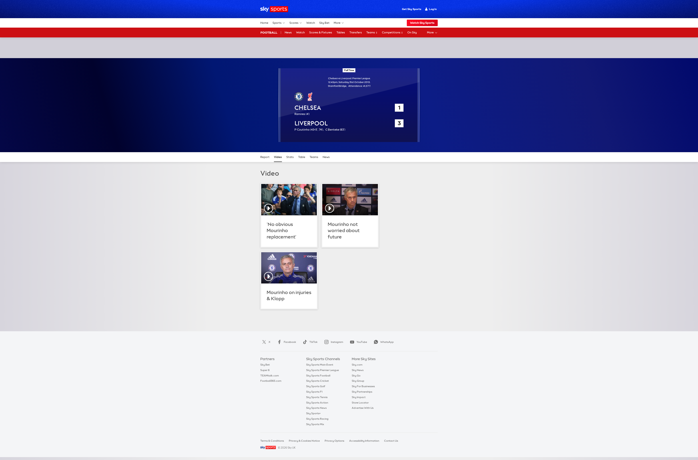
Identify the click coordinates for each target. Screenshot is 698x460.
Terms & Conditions (272, 440)
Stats (290, 157)
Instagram (337, 342)
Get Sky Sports (411, 9)
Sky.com (357, 364)
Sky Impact (359, 397)
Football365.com (270, 381)
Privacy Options (334, 440)
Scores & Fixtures (320, 32)
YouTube (361, 342)
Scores (293, 22)
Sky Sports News (316, 408)
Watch (310, 22)
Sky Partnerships (362, 391)
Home (264, 22)
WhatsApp (387, 342)
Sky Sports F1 (314, 391)
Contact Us (391, 440)
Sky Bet (324, 22)
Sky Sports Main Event (319, 364)
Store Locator (360, 402)
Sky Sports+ (313, 413)
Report (265, 157)
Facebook (290, 342)
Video (278, 157)
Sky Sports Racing (317, 419)
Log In (433, 9)
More (337, 22)
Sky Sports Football (318, 375)
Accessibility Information (364, 440)
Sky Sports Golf (315, 386)
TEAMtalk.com (269, 375)
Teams (371, 32)
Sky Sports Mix (315, 424)
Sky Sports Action (317, 402)
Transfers (355, 32)
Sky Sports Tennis (317, 397)
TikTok (313, 342)
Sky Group (358, 381)
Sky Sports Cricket (317, 381)
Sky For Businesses (363, 386)
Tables (340, 32)
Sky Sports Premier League (322, 370)
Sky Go (356, 375)
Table (301, 157)
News (288, 32)
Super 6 (265, 370)
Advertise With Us (363, 408)
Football (268, 32)
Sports (277, 22)
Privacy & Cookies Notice (304, 440)
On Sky (412, 32)
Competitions (391, 32)
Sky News (358, 370)
